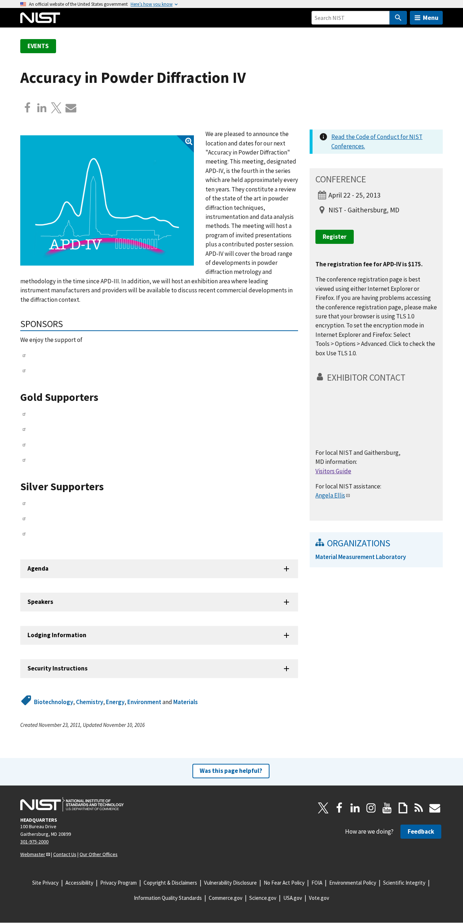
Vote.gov (319, 897)
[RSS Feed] (419, 808)
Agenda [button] (37, 568)
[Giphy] (403, 808)
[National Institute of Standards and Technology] (72, 804)
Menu (430, 17)
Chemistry (89, 702)
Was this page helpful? (231, 771)
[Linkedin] (42, 108)
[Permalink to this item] (68, 324)
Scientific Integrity (404, 882)
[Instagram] (371, 808)
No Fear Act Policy (284, 882)
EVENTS (38, 46)
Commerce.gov (225, 897)
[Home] (40, 18)
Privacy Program (118, 882)
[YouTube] (387, 808)
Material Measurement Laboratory (360, 557)
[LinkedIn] (355, 808)
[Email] (71, 108)
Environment (144, 702)
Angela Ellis (330, 495)
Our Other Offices (99, 854)
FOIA (316, 882)
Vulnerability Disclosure (230, 882)
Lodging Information (56, 635)
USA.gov (292, 897)
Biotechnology (53, 702)
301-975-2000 (34, 841)
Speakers (40, 602)
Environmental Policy (352, 882)
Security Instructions (57, 668)
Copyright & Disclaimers (170, 882)
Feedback (421, 831)
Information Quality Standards (168, 897)
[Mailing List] (435, 808)
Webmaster (32, 854)
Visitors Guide (333, 471)
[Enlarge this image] (107, 200)
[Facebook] (27, 108)
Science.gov (262, 897)
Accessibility (79, 882)
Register (335, 237)
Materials (185, 702)
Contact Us (64, 854)
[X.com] (56, 108)
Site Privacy (45, 882)
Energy (115, 702)
